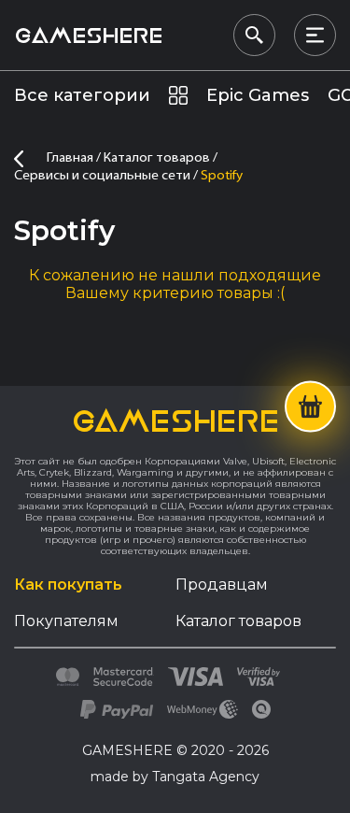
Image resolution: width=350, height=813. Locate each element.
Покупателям (66, 621)
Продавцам (221, 584)
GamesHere (88, 35)
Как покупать (68, 584)
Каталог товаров (238, 621)
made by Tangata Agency (175, 776)
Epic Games (257, 95)
